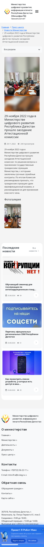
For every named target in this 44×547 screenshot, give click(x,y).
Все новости (33, 249)
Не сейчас (32, 541)
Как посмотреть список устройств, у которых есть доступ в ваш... (18, 381)
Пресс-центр (18, 27)
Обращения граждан (11, 488)
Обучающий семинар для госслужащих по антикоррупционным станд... (20, 287)
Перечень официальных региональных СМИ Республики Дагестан (21, 334)
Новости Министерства (15, 30)
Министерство (8, 440)
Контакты (6, 493)
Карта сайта (7, 498)
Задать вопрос (18, 541)
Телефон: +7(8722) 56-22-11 (14, 470)
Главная (5, 27)
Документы (6, 449)
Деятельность (8, 445)
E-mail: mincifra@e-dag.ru (13, 475)
